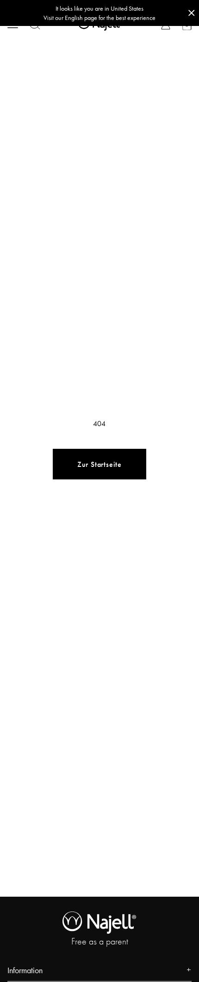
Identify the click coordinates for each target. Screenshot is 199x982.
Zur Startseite (99, 464)
